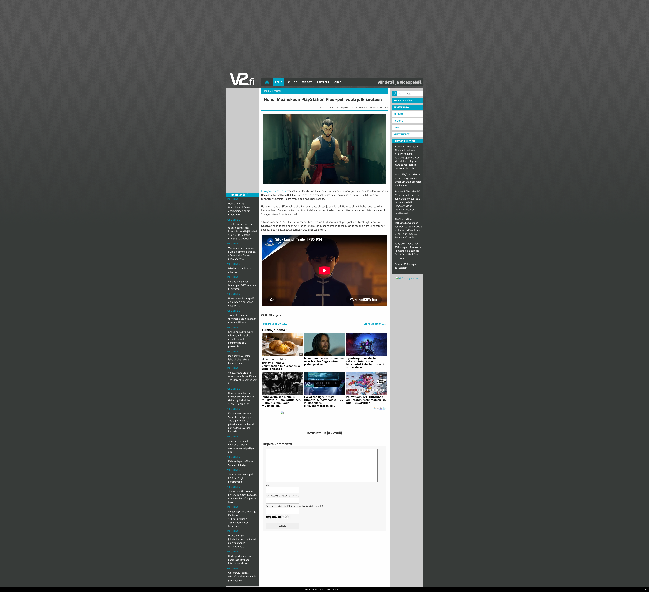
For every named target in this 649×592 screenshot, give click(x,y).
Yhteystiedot (401, 134)
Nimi (268, 485)
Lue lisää (337, 589)
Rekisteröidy (401, 107)
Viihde (292, 82)
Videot (307, 82)
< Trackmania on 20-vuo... (274, 323)
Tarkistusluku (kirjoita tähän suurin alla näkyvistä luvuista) (294, 506)
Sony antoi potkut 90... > (376, 323)
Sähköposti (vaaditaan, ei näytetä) (282, 495)
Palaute (398, 120)
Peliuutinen (233, 199)
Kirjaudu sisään (403, 100)
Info (396, 127)
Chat (337, 82)
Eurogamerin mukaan (273, 191)
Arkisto (398, 114)
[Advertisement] (324, 542)
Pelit (278, 82)
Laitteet (323, 82)
